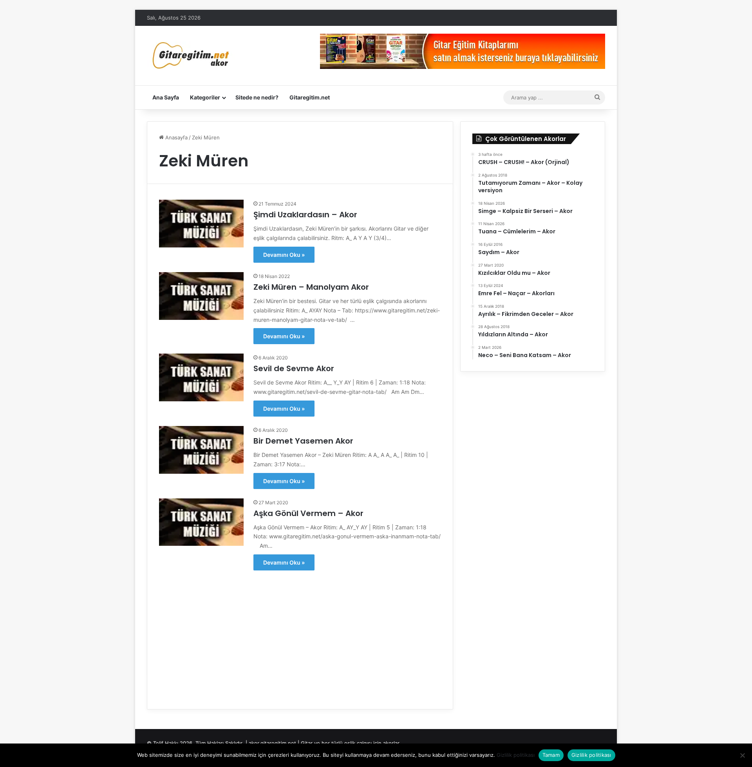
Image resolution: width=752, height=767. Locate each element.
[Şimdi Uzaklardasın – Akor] (201, 223)
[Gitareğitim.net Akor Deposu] (192, 56)
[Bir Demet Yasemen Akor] (201, 450)
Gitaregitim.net (309, 97)
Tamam (551, 755)
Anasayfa (176, 137)
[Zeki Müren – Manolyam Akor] (201, 296)
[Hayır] (742, 755)
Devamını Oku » (284, 254)
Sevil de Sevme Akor (293, 368)
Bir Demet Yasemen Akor (303, 440)
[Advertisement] (300, 634)
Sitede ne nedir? (256, 97)
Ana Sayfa (165, 97)
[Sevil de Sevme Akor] (201, 377)
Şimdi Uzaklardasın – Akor (305, 214)
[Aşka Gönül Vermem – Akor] (201, 522)
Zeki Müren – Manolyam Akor (311, 287)
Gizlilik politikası (516, 755)
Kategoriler (205, 97)
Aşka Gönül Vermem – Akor (308, 513)
